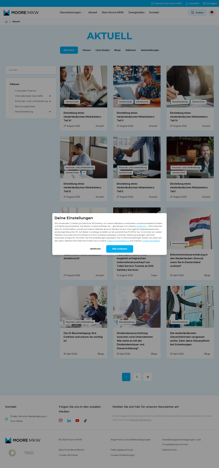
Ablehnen (95, 248)
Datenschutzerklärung (118, 241)
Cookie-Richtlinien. (151, 241)
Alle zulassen (119, 248)
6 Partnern (141, 226)
